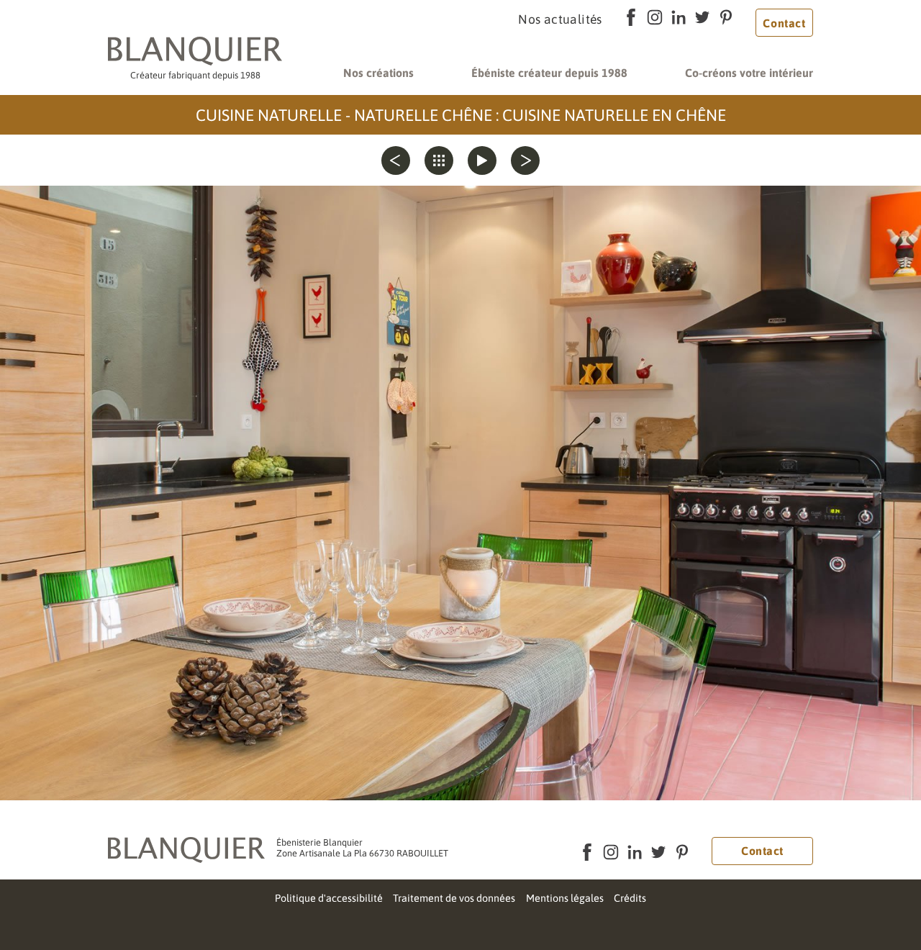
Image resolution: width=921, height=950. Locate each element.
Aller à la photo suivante (525, 160)
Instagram (655, 18)
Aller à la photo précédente (395, 160)
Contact (784, 23)
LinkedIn (679, 18)
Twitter (703, 18)
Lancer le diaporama (482, 160)
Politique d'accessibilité (329, 898)
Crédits (630, 898)
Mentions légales (565, 898)
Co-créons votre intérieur (749, 72)
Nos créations (378, 72)
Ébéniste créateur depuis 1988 (549, 72)
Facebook (631, 18)
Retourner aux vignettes (439, 160)
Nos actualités (560, 19)
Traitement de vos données (454, 898)
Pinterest (726, 18)
